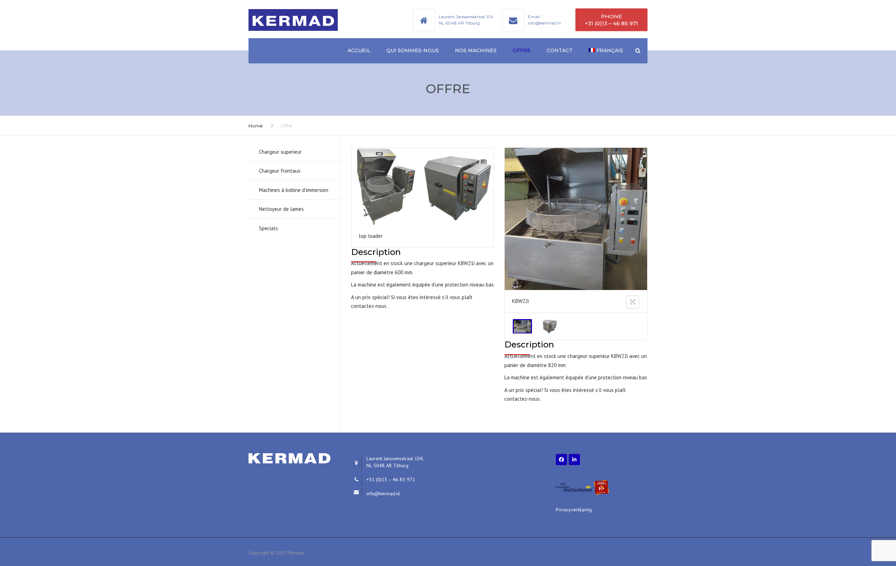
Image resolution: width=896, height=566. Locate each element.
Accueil (359, 50)
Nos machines (476, 50)
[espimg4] (549, 326)
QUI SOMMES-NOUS (412, 50)
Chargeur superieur (280, 152)
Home (255, 126)
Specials (268, 228)
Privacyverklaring (574, 509)
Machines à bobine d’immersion (293, 190)
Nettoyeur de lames (281, 209)
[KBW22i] (522, 326)
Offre (522, 50)
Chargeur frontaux (280, 170)
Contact (560, 50)
